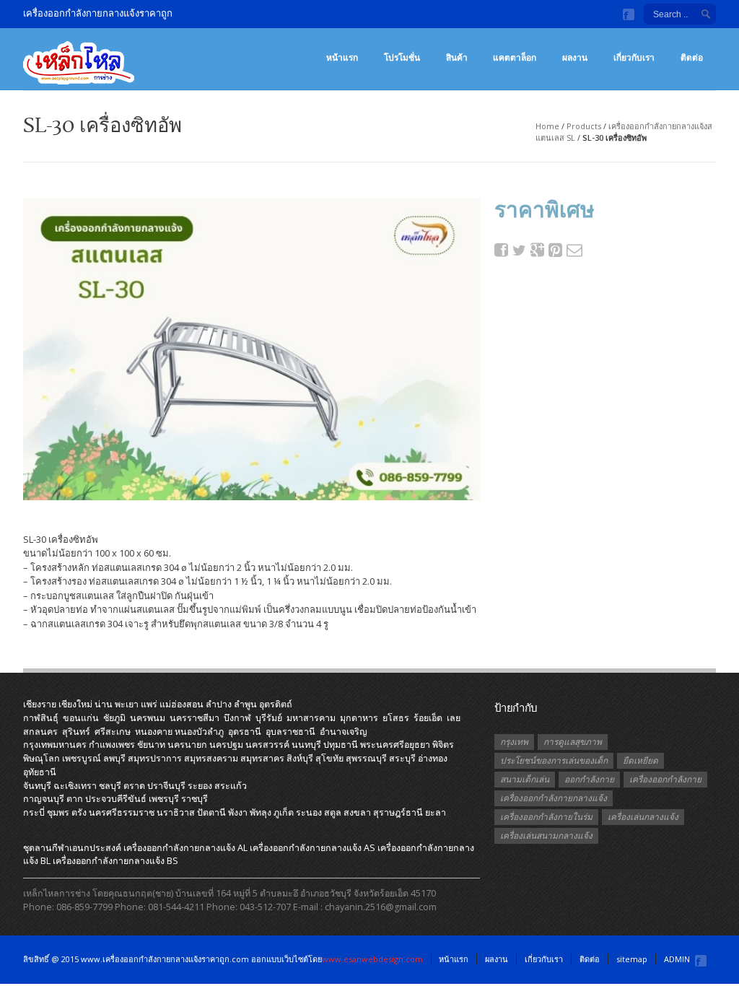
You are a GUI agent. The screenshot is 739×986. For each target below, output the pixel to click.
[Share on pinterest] (555, 250)
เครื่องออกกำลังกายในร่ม (546, 817)
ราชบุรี (194, 799)
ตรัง (79, 812)
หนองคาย (153, 731)
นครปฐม (226, 744)
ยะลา (435, 812)
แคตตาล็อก (514, 57)
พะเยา (127, 704)
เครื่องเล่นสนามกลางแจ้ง (546, 835)
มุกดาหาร (359, 718)
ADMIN (677, 959)
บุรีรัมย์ (268, 718)
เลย (453, 718)
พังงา (238, 812)
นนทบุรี (306, 744)
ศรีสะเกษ (113, 731)
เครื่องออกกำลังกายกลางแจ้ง (553, 798)
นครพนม (147, 718)
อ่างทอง (432, 758)
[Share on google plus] (537, 250)
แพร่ (149, 704)
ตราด (134, 786)
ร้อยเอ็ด (428, 718)
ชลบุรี (110, 786)
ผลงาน (574, 57)
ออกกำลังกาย (589, 779)
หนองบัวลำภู (199, 731)
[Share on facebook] (501, 250)
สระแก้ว (230, 786)
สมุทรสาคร (262, 758)
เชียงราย (39, 704)
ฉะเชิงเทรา (75, 786)
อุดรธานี (244, 731)
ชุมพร (58, 812)
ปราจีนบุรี (166, 786)
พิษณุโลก (41, 758)
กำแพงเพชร (112, 744)
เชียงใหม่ (75, 704)
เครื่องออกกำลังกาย (665, 779)
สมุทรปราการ (155, 758)
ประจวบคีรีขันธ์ (116, 799)
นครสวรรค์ (267, 744)
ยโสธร (395, 718)
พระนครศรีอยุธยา (395, 744)
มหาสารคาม (311, 718)
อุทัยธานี (39, 772)
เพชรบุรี (164, 799)
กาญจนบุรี (43, 799)
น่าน (104, 704)
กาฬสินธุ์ (40, 718)
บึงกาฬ (237, 718)
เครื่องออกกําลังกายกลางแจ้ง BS (115, 861)
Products (584, 126)
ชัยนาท (151, 744)
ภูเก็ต (284, 812)
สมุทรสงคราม (211, 758)
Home (547, 126)
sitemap (631, 959)
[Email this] (574, 250)
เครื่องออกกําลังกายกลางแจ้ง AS (312, 848)
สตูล (332, 812)
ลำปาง (219, 704)
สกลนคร (40, 731)
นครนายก (187, 744)
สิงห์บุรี (300, 758)
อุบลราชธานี (290, 731)
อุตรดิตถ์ (275, 704)
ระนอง (309, 812)
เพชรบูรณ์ (81, 758)
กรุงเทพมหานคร (55, 744)
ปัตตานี (211, 812)
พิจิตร (443, 744)
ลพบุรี (114, 758)
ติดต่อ (692, 57)
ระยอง (200, 786)
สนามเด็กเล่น (524, 779)
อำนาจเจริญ (343, 731)
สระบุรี (402, 758)
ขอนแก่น (81, 718)
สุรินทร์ (76, 731)
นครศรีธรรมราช (121, 812)
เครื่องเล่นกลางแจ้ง (643, 817)
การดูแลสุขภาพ (572, 742)
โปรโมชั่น (402, 57)
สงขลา (357, 812)
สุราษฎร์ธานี (398, 812)
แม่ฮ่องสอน (181, 704)
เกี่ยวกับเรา (634, 57)
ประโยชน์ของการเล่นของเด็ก (554, 760)
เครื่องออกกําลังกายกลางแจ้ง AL (185, 848)
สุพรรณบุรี (366, 758)
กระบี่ (34, 812)
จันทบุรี (37, 786)
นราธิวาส (176, 812)
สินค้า (457, 57)
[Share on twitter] (519, 250)
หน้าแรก (342, 57)
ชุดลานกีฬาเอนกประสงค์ (72, 848)
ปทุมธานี (340, 744)
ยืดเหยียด (640, 760)
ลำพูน (245, 704)
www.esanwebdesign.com (372, 959)
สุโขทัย (329, 758)
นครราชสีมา (194, 718)
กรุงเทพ (514, 742)
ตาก (74, 799)
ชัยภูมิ (114, 718)
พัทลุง (260, 812)
